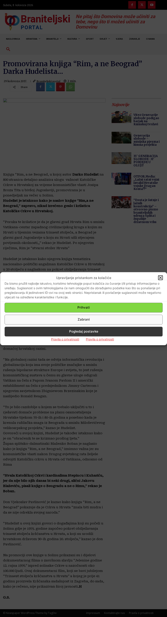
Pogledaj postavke (83, 331)
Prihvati (83, 307)
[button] (160, 278)
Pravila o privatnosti (65, 339)
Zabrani (84, 319)
